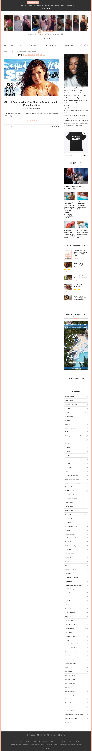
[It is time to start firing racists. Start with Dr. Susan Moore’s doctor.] (82, 196)
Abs (77, 440)
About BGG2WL (22, 5)
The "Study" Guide (76, 675)
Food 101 (76, 561)
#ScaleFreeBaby (76, 396)
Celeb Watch (76, 467)
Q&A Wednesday (76, 628)
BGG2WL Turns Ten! (76, 428)
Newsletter (55, 5)
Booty (77, 451)
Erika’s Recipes (54, 741)
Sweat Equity (76, 667)
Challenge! (76, 471)
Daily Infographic (76, 495)
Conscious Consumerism (76, 487)
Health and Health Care (76, 577)
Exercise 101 (34, 45)
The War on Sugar (76, 695)
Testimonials (76, 671)
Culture (45, 741)
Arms (77, 443)
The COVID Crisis (76, 679)
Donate (47, 5)
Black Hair (77, 416)
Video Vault (76, 707)
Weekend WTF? (76, 711)
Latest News (76, 605)
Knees (77, 408)
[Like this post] (50, 127)
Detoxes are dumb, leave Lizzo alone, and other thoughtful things (69, 234)
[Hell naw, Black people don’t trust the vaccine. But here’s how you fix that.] (82, 224)
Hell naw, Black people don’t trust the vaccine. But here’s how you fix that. (82, 234)
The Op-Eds (76, 687)
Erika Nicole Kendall (34, 108)
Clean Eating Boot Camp (76, 479)
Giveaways (76, 573)
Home (6, 45)
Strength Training (77, 526)
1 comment (8, 127)
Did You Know (76, 502)
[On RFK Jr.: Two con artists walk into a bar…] (76, 176)
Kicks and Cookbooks (77, 538)
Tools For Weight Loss (76, 699)
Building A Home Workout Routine (76, 436)
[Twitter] (44, 8)
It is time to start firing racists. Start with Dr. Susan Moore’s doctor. (82, 205)
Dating (71, 741)
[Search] (87, 45)
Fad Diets (76, 530)
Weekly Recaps (77, 612)
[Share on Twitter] (54, 127)
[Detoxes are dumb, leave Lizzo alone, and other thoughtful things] (69, 224)
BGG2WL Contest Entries (77, 644)
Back (77, 447)
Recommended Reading (76, 652)
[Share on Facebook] (52, 127)
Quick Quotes (76, 632)
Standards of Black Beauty (76, 660)
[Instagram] (47, 8)
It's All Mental (76, 601)
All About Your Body (76, 404)
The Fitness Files (76, 683)
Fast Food (76, 542)
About (21, 741)
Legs (77, 459)
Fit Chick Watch (76, 550)
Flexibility (76, 557)
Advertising (31, 5)
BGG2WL (76, 424)
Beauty (11, 45)
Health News (76, 581)
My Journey (76, 608)
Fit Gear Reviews (76, 553)
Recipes (44, 45)
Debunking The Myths (76, 498)
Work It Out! (76, 722)
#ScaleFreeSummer (77, 475)
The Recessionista (76, 691)
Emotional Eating (55, 45)
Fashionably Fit (76, 534)
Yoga (77, 463)
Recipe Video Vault (77, 648)
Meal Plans (69, 45)
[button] (40, 2)
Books (76, 432)
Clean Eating (36, 741)
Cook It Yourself (76, 491)
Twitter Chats (76, 703)
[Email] (49, 8)
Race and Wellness (76, 636)
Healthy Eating (22, 45)
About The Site (76, 400)
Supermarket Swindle (76, 663)
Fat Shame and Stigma (76, 546)
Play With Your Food (76, 624)
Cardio (77, 455)
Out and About (76, 620)
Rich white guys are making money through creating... (44, 2)
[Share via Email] (58, 127)
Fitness (64, 741)
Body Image (77, 420)
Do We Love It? (76, 506)
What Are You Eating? (76, 718)
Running (77, 522)
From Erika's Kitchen (76, 569)
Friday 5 (76, 565)
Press (62, 5)
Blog (77, 741)
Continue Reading (31, 120)
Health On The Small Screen (76, 585)
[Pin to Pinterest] (56, 127)
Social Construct (76, 656)
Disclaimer (40, 5)
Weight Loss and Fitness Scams (76, 714)
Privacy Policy (70, 5)
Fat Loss (77, 518)
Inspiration (76, 597)
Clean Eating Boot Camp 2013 (76, 483)
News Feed (76, 616)
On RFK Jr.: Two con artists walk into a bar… (74, 187)
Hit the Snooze (76, 593)
